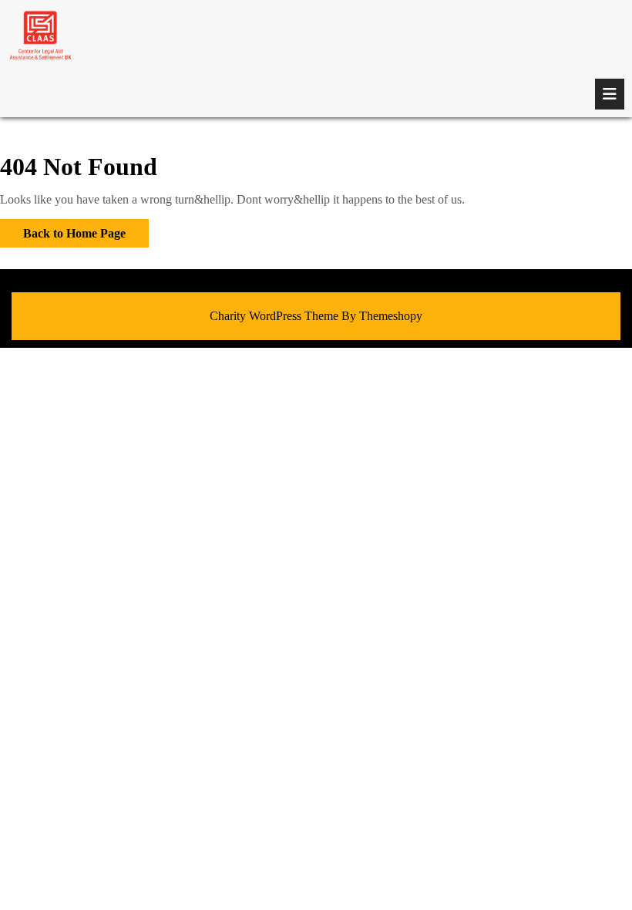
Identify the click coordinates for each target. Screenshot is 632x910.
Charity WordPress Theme (274, 315)
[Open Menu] (609, 94)
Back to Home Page (63, 229)
